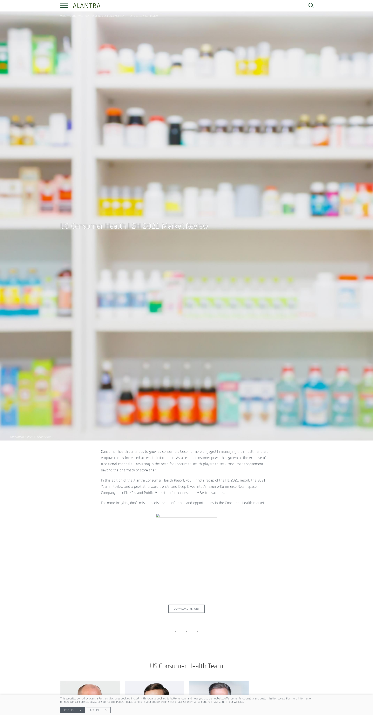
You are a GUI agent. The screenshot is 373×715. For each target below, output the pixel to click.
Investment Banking (89, 15)
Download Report (186, 608)
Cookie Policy (115, 701)
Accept (94, 710)
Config (69, 710)
